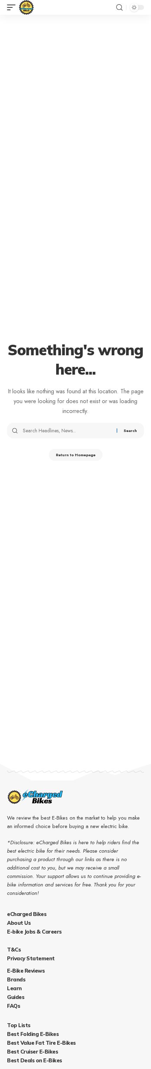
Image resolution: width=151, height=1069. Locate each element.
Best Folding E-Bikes (33, 1034)
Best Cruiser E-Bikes (32, 1051)
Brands (16, 979)
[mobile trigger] (13, 7)
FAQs (13, 1006)
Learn (14, 988)
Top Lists (19, 1025)
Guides (15, 997)
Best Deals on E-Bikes (34, 1060)
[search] (119, 7)
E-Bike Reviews (26, 970)
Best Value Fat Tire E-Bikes (41, 1042)
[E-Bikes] (26, 7)
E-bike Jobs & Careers (34, 931)
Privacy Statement (31, 958)
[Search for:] (67, 430)
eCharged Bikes (26, 914)
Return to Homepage (76, 455)
